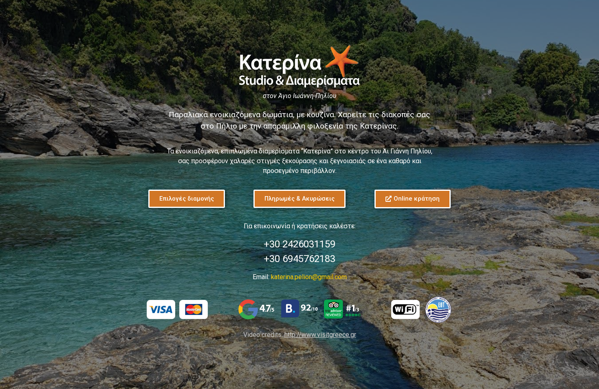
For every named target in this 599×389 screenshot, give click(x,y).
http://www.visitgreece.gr (320, 335)
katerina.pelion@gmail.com (309, 277)
